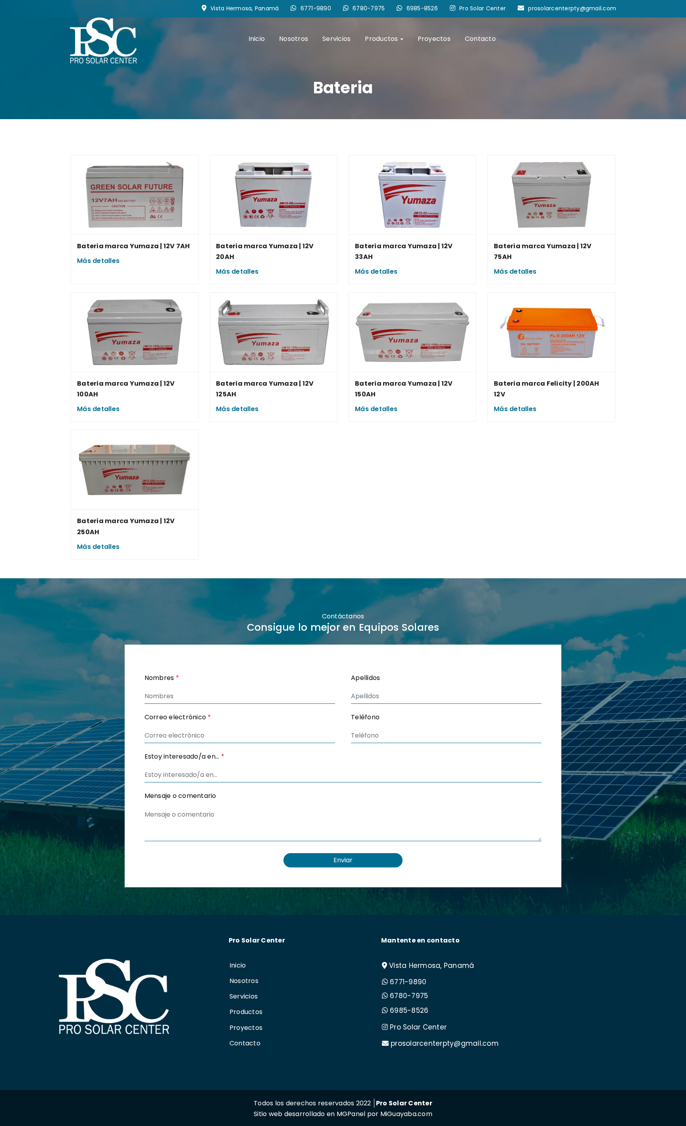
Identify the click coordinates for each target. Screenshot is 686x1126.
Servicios (336, 38)
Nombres (162, 677)
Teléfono (365, 717)
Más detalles (98, 260)
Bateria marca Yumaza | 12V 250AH (126, 526)
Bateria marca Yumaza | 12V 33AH (404, 251)
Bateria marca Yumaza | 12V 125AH (265, 389)
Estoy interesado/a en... (185, 756)
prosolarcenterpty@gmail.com (572, 8)
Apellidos (365, 677)
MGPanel (351, 1113)
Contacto (480, 38)
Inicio (257, 38)
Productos (245, 1011)
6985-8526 (422, 8)
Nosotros (293, 38)
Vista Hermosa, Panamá (244, 8)
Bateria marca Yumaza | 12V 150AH (404, 389)
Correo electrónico (178, 717)
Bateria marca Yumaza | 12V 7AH (133, 246)
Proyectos (434, 38)
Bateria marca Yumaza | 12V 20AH (265, 251)
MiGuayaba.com (406, 1113)
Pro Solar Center (482, 8)
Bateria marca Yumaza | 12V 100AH (126, 389)
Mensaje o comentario (180, 795)
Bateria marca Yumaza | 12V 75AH (543, 251)
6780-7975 (369, 8)
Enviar (343, 860)
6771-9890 (316, 8)
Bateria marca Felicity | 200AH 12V (546, 389)
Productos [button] (381, 38)
